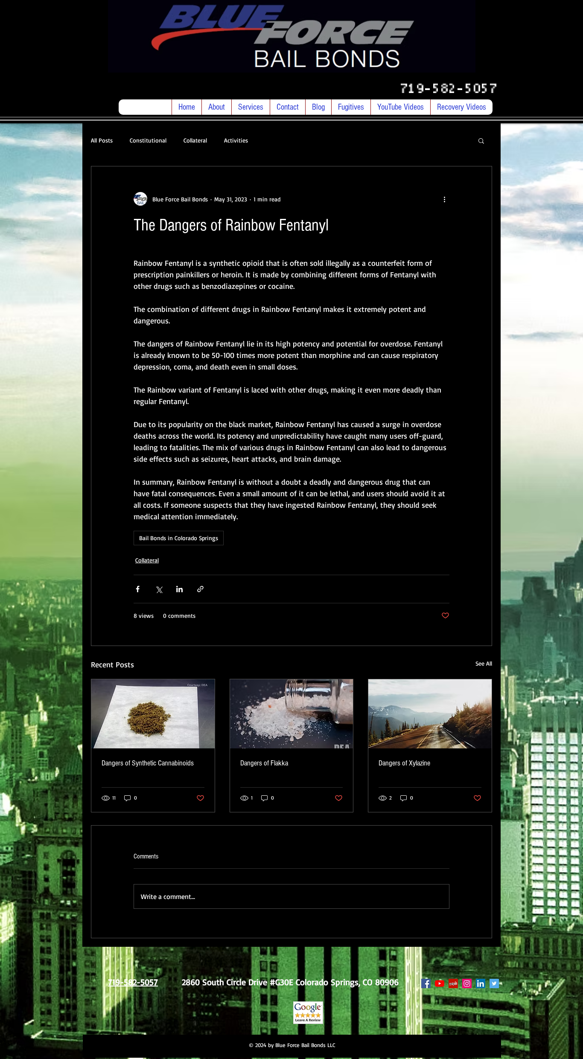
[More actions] (444, 199)
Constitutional (148, 140)
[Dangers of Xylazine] (430, 713)
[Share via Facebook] (138, 589)
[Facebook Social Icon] (426, 983)
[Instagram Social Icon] (467, 983)
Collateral (195, 140)
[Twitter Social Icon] (494, 983)
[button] (481, 140)
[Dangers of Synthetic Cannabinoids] (153, 713)
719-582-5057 (451, 89)
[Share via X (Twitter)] (158, 589)
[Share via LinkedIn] (179, 589)
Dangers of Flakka (264, 763)
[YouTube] (439, 983)
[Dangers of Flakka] (291, 713)
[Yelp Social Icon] (453, 983)
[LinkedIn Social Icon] (480, 983)
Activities (236, 140)
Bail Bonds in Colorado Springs (178, 537)
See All (483, 663)
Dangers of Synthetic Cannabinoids (148, 763)
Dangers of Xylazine (404, 763)
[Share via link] (200, 589)
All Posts (102, 140)
